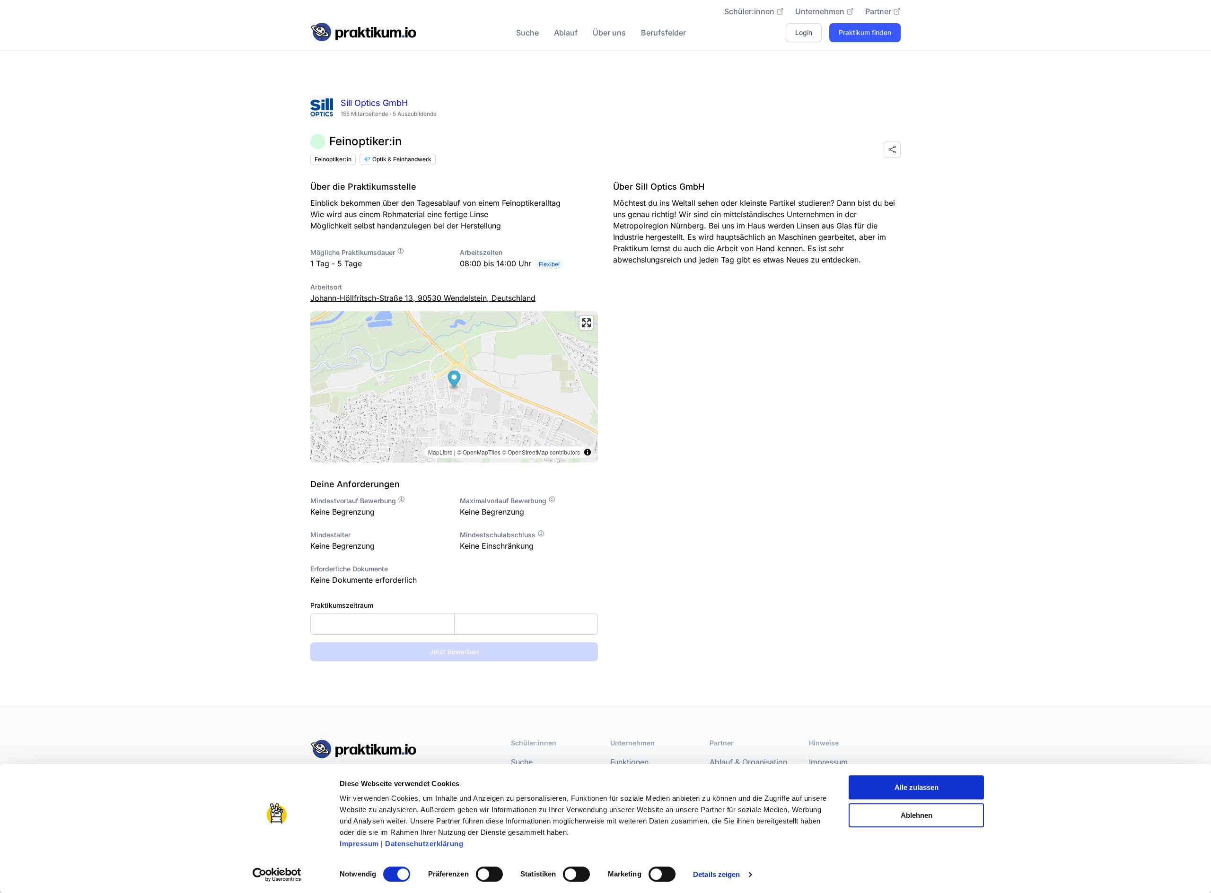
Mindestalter (330, 535)
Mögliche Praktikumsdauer (353, 252)
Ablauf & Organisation (748, 762)
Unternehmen (819, 11)
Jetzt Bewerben (454, 652)
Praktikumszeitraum (341, 605)
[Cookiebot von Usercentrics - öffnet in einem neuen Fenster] (277, 874)
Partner (878, 11)
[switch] (489, 874)
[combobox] (454, 624)
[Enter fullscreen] (586, 323)
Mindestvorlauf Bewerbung (354, 501)
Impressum (359, 844)
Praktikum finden (865, 32)
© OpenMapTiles (478, 452)
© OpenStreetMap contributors (541, 452)
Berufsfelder (663, 32)
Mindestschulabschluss (498, 535)
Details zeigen (716, 874)
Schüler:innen (749, 11)
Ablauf (566, 32)
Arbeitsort (326, 287)
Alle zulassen (917, 787)
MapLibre (440, 452)
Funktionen (629, 762)
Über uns (609, 32)
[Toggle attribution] (587, 452)
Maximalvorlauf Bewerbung (504, 501)
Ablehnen (916, 815)
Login (803, 32)
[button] (454, 380)
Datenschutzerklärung (424, 844)
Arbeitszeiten (481, 252)
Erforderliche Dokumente (349, 569)
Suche (527, 32)
